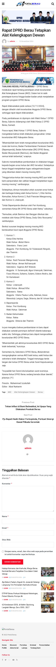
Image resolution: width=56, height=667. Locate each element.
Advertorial (14, 648)
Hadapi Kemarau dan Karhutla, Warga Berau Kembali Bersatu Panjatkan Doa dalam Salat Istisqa (20, 571)
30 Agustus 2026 (16, 577)
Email (5, 528)
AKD (9, 392)
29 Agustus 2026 (16, 599)
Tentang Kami (35, 648)
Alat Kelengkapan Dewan (24, 392)
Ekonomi (13, 645)
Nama (5, 516)
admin (12, 41)
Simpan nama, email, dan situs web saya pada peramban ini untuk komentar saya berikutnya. (29, 552)
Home (4, 645)
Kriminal (33, 645)
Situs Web (6, 540)
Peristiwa (23, 645)
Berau (40, 392)
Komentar (7, 483)
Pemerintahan (44, 645)
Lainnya (24, 648)
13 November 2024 (26, 41)
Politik (4, 648)
